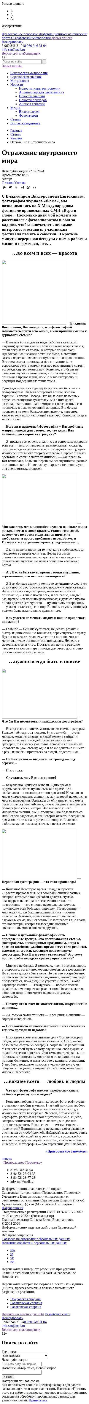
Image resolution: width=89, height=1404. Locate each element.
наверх (7, 1158)
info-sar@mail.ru (13, 49)
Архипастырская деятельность (41, 92)
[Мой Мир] (34, 187)
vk (12, 1258)
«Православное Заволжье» (66, 1151)
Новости (16, 84)
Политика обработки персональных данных (34, 1243)
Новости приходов (33, 100)
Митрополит (19, 80)
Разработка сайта (57, 1314)
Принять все (38, 1400)
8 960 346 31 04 (35, 45)
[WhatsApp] (28, 187)
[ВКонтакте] (10, 187)
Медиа (15, 108)
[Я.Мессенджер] (4, 187)
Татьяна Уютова (13, 182)
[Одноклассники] (16, 187)
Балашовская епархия (26, 1303)
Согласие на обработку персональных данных (36, 1239)
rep (12, 1250)
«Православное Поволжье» (22, 1162)
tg (11, 1254)
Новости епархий (32, 96)
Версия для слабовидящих (21, 53)
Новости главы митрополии (39, 88)
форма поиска (62, 38)
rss (12, 1262)
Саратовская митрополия (29, 73)
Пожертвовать (12, 42)
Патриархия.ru (12, 1208)
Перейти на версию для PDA (23, 1314)
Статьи (15, 119)
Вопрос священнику (25, 123)
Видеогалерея (29, 111)
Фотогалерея (28, 115)
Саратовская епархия (25, 77)
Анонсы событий (32, 104)
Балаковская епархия (25, 1307)
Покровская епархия (25, 1299)
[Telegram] (22, 187)
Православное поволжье (44, 36)
